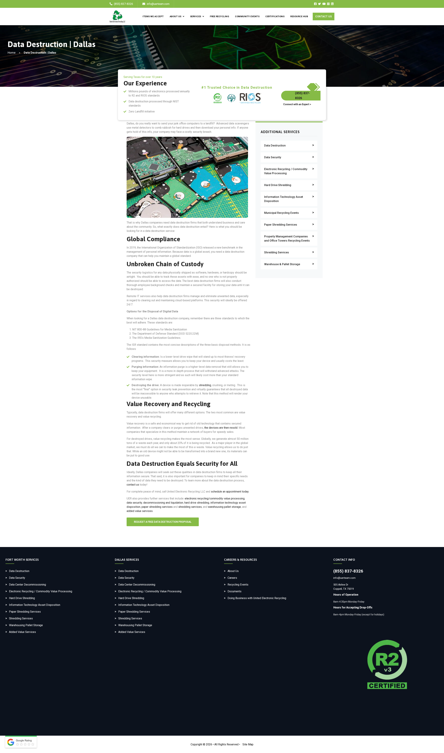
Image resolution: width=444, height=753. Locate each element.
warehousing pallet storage (224, 506)
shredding (205, 385)
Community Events (247, 16)
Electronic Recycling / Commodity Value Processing (285, 171)
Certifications (274, 16)
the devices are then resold (220, 427)
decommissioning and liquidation (163, 502)
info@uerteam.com (157, 4)
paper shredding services (157, 506)
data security (134, 502)
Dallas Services (127, 559)
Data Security (272, 157)
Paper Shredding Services (280, 224)
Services (195, 16)
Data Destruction (275, 145)
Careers (232, 577)
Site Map (247, 744)
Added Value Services (22, 632)
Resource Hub (299, 16)
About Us (175, 16)
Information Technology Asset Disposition (283, 199)
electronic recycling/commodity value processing (215, 498)
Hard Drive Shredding (277, 185)
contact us (133, 484)
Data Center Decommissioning (27, 584)
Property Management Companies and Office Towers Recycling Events (287, 238)
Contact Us (323, 16)
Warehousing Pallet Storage (26, 625)
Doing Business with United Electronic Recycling (257, 598)
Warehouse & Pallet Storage (282, 264)
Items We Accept (153, 16)
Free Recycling (219, 16)
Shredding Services (276, 252)
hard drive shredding (196, 502)
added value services (140, 511)
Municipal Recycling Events (281, 212)
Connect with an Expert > (297, 104)
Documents (234, 591)
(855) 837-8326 (123, 4)
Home (11, 52)
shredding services (190, 506)
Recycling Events (238, 584)
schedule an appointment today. (230, 491)
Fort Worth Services (22, 559)
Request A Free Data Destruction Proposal (162, 521)
